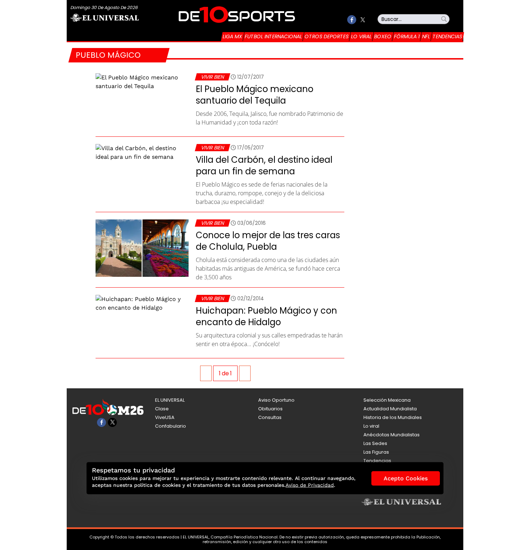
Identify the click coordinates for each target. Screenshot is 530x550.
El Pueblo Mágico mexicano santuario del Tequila (254, 94)
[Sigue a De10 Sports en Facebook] (351, 19)
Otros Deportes (326, 36)
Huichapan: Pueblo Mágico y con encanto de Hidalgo (266, 316)
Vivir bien (212, 76)
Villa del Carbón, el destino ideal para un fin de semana (264, 165)
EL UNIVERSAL (170, 400)
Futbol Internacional (273, 36)
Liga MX (232, 36)
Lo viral (361, 36)
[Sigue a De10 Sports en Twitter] (362, 19)
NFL (426, 36)
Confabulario (170, 426)
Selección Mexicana (387, 400)
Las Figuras (376, 452)
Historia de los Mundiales (392, 417)
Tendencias (447, 36)
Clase (162, 408)
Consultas (270, 417)
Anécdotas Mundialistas (391, 434)
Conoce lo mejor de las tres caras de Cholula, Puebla (268, 241)
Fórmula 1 (406, 36)
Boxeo (383, 36)
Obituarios (270, 408)
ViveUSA (165, 417)
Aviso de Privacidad (310, 485)
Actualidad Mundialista (390, 408)
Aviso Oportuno (276, 400)
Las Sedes (375, 443)
